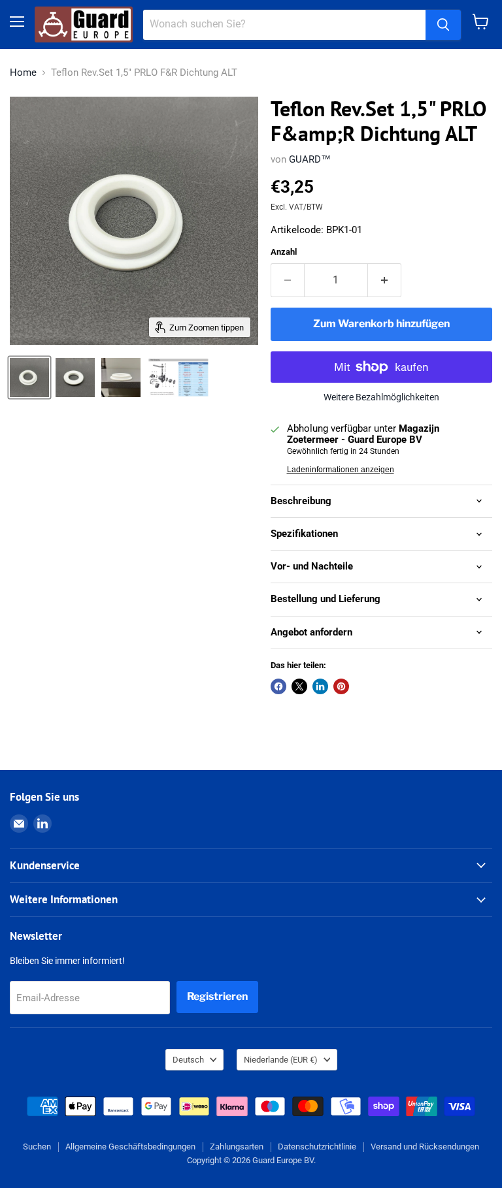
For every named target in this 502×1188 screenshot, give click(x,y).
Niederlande (281, 1060)
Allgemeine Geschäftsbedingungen (130, 1146)
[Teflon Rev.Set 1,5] (29, 377)
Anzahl (284, 252)
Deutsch (188, 1060)
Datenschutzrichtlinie (317, 1146)
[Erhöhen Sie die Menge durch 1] (384, 280)
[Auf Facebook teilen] (278, 686)
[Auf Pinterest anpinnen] (341, 686)
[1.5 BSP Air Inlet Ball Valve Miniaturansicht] (178, 377)
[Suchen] (443, 25)
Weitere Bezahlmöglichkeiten (381, 397)
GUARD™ (310, 159)
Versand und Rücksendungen (425, 1146)
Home (23, 72)
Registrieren (217, 996)
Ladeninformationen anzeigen (340, 469)
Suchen (37, 1146)
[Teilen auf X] (299, 686)
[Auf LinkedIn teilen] (320, 686)
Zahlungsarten (236, 1146)
